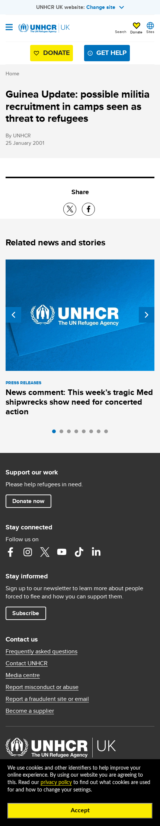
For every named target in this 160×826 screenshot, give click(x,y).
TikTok (79, 552)
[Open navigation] (9, 28)
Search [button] (121, 31)
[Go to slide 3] (70, 433)
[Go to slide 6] (93, 433)
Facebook (10, 552)
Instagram (27, 552)
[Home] (43, 28)
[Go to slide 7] (100, 433)
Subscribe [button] (25, 613)
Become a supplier (30, 711)
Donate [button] (136, 32)
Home (12, 73)
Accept (80, 810)
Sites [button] (150, 31)
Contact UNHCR (27, 663)
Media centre (23, 675)
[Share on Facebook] (88, 209)
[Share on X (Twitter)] (69, 209)
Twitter (44, 552)
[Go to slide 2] (63, 433)
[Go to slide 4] (78, 433)
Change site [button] (100, 7)
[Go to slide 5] (85, 433)
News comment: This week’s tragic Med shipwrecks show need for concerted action (79, 402)
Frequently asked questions (41, 651)
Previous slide (13, 315)
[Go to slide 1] (56, 433)
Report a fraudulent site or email (47, 699)
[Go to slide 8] (108, 433)
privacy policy (56, 782)
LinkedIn (96, 552)
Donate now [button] (28, 501)
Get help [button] (111, 53)
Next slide (146, 315)
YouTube (62, 552)
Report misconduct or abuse (42, 687)
